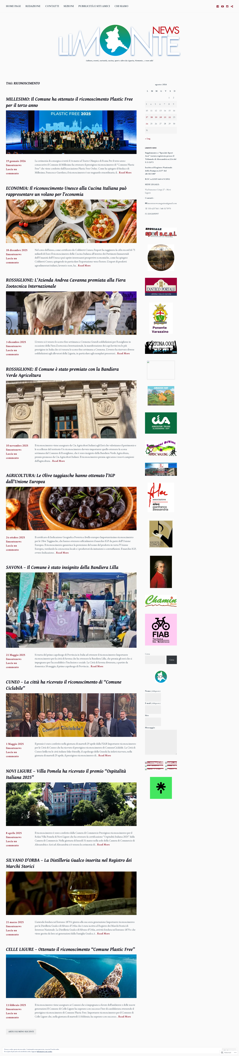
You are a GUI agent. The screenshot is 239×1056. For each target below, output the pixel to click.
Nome (152, 691)
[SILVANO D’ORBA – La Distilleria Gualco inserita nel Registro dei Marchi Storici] (71, 914)
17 (147, 117)
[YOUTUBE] (222, 5)
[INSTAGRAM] (227, 5)
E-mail (153, 703)
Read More (125, 172)
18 (151, 117)
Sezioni (69, 6)
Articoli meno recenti (21, 1032)
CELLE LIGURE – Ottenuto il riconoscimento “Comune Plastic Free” (70, 949)
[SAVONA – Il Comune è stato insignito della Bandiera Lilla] (71, 646)
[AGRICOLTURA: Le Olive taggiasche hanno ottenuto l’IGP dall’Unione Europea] (71, 529)
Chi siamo (121, 6)
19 (156, 117)
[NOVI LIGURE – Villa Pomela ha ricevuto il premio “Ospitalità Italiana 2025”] (71, 825)
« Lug (147, 138)
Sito (147, 715)
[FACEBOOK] (218, 5)
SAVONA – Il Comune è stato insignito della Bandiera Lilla (62, 567)
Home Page (13, 6)
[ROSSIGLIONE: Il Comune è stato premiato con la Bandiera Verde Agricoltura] (71, 437)
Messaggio (150, 727)
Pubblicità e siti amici (94, 6)
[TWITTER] (232, 5)
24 (147, 123)
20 (160, 117)
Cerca (147, 653)
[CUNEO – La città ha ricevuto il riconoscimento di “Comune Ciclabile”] (71, 736)
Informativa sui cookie (44, 1052)
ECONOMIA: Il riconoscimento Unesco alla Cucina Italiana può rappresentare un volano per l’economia (66, 191)
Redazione (33, 6)
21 (165, 117)
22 (170, 117)
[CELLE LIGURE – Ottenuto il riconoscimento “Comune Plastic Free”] (71, 997)
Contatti (52, 6)
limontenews (13, 165)
